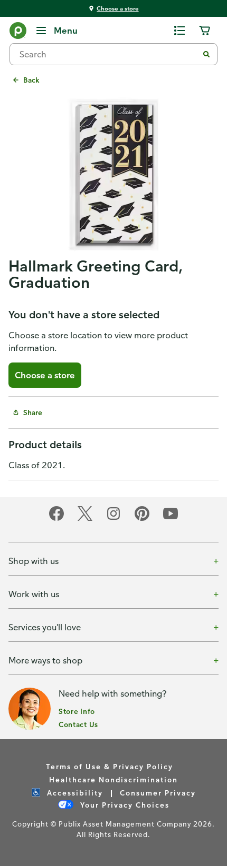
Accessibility (73, 792)
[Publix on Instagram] (113, 519)
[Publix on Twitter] (85, 519)
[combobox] (108, 54)
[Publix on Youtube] (170, 519)
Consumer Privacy (158, 792)
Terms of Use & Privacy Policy (109, 766)
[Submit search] (206, 54)
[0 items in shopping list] (179, 30)
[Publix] (18, 32)
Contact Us (78, 724)
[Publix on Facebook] (56, 519)
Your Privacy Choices (123, 804)
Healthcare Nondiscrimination (113, 779)
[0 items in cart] (204, 30)
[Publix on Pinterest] (142, 519)
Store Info (77, 711)
